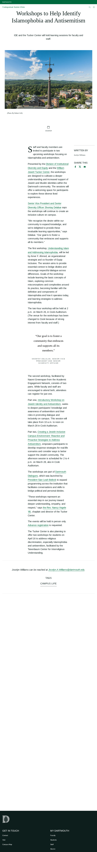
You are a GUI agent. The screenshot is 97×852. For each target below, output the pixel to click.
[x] (80, 167)
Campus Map (7, 844)
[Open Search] (90, 7)
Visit (3, 840)
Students (53, 840)
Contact (5, 835)
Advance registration (38, 525)
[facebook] (75, 166)
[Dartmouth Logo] (6, 2)
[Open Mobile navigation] (94, 7)
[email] (85, 167)
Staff (52, 844)
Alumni (52, 849)
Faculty (52, 835)
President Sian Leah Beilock (42, 480)
